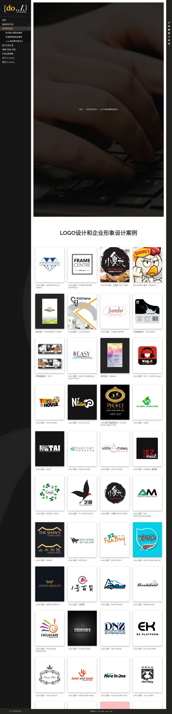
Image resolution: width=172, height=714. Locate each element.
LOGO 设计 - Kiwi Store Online (147, 560)
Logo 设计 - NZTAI (43, 469)
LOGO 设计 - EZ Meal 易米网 (145, 469)
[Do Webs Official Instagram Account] (169, 37)
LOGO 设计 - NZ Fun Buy (111, 560)
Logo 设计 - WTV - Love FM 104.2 (147, 376)
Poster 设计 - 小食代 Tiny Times (114, 285)
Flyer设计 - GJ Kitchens (79, 332)
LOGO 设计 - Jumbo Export (112, 332)
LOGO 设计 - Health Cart (79, 469)
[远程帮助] (169, 44)
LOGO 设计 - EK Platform (144, 649)
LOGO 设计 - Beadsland (143, 605)
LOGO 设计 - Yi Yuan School (80, 514)
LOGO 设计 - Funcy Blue (46, 696)
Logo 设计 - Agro (141, 423)
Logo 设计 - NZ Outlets (78, 423)
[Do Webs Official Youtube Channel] (169, 30)
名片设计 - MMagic (109, 376)
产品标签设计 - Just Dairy (144, 332)
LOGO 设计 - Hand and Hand (81, 696)
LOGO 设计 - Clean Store (79, 649)
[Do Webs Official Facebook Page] (169, 33)
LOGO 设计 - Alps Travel (112, 605)
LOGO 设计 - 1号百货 (76, 605)
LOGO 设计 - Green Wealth (48, 605)
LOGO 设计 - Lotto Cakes (112, 469)
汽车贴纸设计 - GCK (43, 376)
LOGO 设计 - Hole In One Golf (114, 696)
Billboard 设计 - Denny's (144, 285)
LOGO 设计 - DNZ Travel (111, 649)
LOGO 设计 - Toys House (46, 423)
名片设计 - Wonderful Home (48, 332)
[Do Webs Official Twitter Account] (169, 40)
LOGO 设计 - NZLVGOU (77, 560)
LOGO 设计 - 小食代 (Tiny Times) (114, 514)
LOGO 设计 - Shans (44, 560)
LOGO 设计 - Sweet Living (47, 514)
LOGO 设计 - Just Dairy (143, 696)
